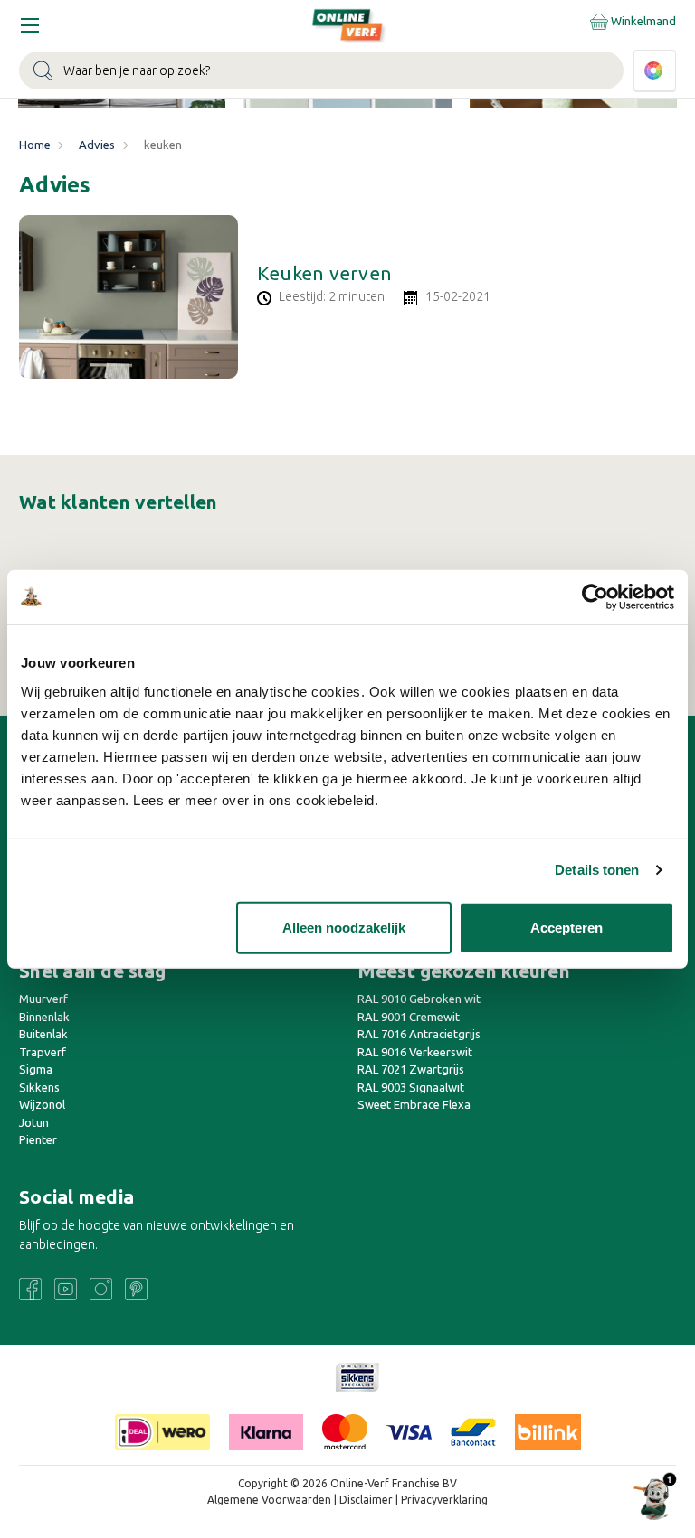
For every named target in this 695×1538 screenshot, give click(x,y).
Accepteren (566, 926)
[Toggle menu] (29, 25)
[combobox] (321, 70)
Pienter (38, 1139)
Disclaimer (366, 1499)
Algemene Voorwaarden (269, 1499)
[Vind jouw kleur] (654, 71)
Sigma (35, 1069)
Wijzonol (42, 1104)
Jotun (34, 1122)
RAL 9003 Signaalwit (410, 1087)
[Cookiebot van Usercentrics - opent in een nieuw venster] (595, 597)
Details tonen (597, 869)
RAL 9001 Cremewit (408, 1016)
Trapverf (42, 1052)
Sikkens (39, 1087)
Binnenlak (44, 1016)
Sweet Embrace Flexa (414, 1104)
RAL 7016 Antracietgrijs (419, 1033)
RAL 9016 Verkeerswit (414, 1052)
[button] (357, 1377)
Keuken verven (324, 273)
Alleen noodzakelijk (343, 926)
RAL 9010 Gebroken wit (419, 998)
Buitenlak (43, 1033)
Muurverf (43, 998)
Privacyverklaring (444, 1499)
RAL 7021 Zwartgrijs (410, 1069)
